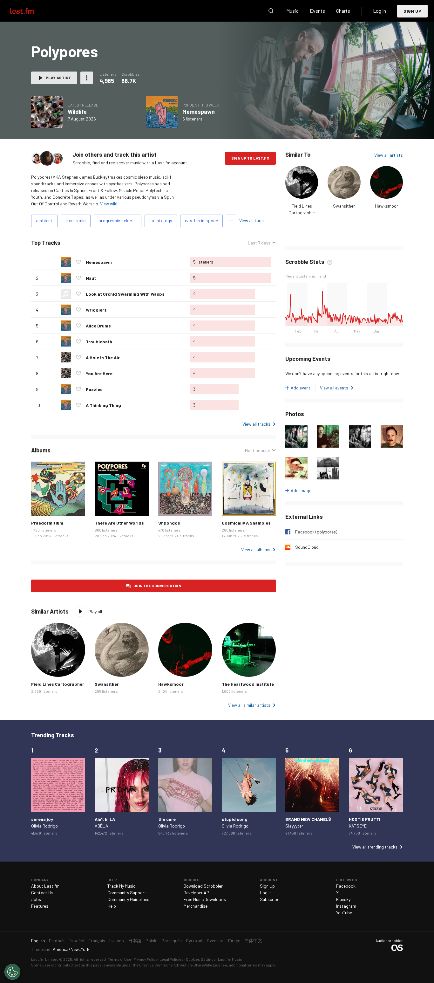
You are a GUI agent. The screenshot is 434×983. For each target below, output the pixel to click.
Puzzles (94, 389)
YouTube (344, 912)
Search (271, 10)
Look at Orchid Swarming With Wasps (125, 294)
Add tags (231, 221)
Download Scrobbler (203, 886)
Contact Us (42, 892)
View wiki (108, 203)
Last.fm (29, 10)
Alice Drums (98, 325)
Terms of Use (119, 959)
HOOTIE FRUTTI (364, 819)
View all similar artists (249, 705)
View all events (334, 387)
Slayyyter (294, 825)
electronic (75, 220)
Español (76, 940)
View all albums (255, 549)
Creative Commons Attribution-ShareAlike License (183, 965)
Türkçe (233, 940)
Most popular (257, 450)
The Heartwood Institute (248, 684)
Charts (343, 11)
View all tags (251, 220)
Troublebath (99, 341)
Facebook (346, 886)
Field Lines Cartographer (57, 684)
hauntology (160, 220)
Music (292, 11)
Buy (41, 506)
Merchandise (195, 906)
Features (39, 906)
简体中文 (253, 940)
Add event (300, 387)
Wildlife (77, 111)
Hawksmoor (386, 206)
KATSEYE (358, 825)
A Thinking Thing (103, 405)
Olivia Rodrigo (44, 825)
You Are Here (99, 373)
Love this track (78, 262)
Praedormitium (47, 523)
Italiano (116, 940)
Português (171, 940)
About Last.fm (45, 886)
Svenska (215, 940)
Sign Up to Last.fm (250, 158)
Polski (151, 940)
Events (317, 11)
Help (111, 906)
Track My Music (121, 886)
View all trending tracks (374, 846)
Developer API (197, 892)
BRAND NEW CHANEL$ (308, 819)
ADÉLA (101, 825)
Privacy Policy (145, 959)
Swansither (344, 206)
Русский (194, 940)
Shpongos (169, 523)
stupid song (235, 819)
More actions (86, 78)
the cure (167, 819)
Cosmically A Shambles (246, 523)
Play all (95, 611)
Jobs (36, 899)
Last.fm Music (230, 959)
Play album (47, 112)
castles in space (201, 220)
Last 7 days (259, 243)
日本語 (134, 940)
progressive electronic (119, 220)
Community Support (126, 892)
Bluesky (343, 899)
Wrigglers (96, 310)
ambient (44, 220)
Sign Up (412, 11)
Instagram (346, 906)
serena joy (42, 819)
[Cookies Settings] (12, 972)
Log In (379, 11)
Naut (91, 278)
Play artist (58, 77)
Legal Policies (171, 959)
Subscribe (269, 899)
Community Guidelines (128, 899)
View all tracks (256, 424)
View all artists (388, 155)
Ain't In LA (105, 819)
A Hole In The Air (103, 357)
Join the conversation (157, 585)
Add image (301, 490)
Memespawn (198, 111)
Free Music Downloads (205, 899)
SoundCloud (307, 547)
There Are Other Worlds (119, 523)
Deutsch (56, 940)
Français (96, 940)
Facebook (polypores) (316, 531)
